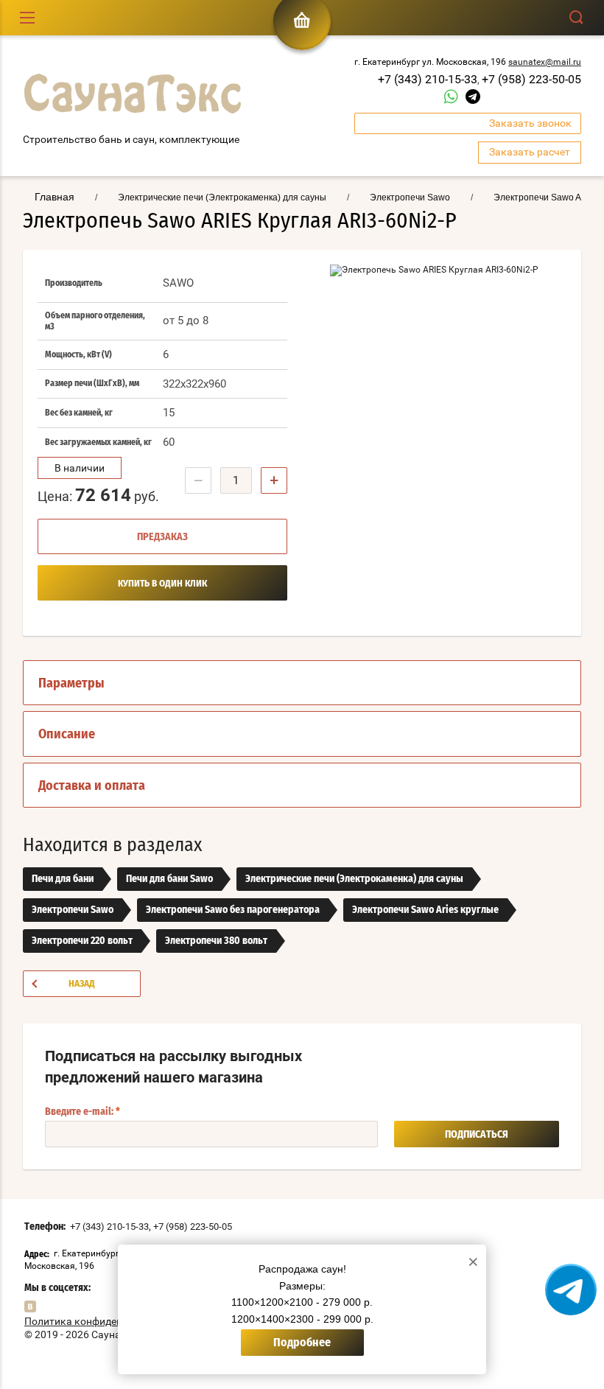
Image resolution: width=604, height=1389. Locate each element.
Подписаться (476, 1135)
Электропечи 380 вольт (216, 941)
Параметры (71, 683)
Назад (82, 984)
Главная (54, 197)
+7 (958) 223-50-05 (531, 79)
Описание (66, 734)
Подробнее (302, 1342)
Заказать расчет (529, 152)
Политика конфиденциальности (102, 1321)
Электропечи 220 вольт (82, 941)
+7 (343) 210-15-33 (427, 79)
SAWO (178, 283)
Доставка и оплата (91, 786)
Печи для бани (63, 879)
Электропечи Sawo (72, 910)
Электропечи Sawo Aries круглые (425, 910)
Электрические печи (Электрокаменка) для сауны (354, 879)
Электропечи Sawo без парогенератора (233, 910)
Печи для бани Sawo (169, 879)
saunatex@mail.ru (544, 62)
